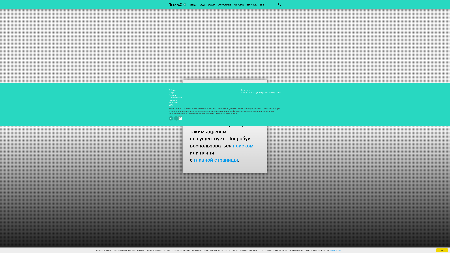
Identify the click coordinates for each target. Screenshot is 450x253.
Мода (171, 92)
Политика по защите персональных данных (260, 92)
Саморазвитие (224, 5)
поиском (243, 146)
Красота (172, 95)
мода (202, 5)
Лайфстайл (174, 100)
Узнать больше (335, 250)
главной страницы (216, 160)
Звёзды (172, 90)
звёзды (193, 5)
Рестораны (174, 102)
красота (211, 5)
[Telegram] (176, 118)
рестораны (252, 5)
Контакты (245, 90)
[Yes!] (175, 4)
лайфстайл (239, 5)
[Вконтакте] (184, 4)
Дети (262, 5)
